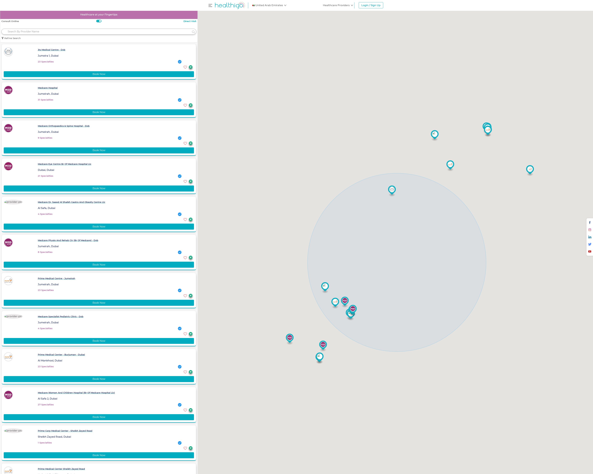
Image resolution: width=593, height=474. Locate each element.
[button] (269, 5)
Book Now (99, 74)
